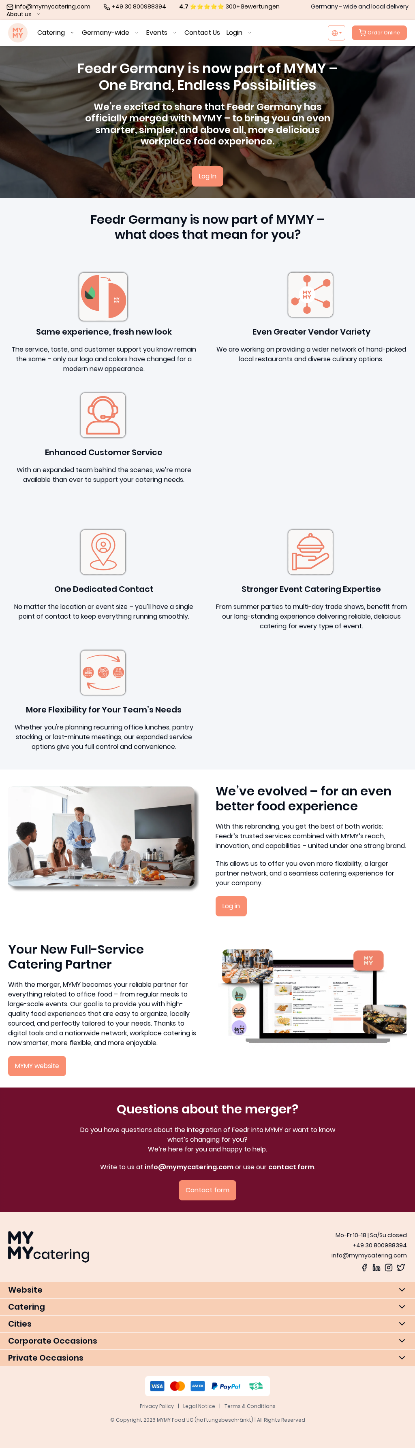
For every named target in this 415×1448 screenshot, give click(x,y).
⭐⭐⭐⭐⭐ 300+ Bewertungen (229, 6)
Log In (207, 176)
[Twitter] (401, 1267)
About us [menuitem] (19, 14)
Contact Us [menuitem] (202, 32)
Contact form (207, 1190)
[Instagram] (389, 1267)
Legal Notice (199, 1406)
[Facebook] (364, 1267)
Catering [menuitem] (51, 32)
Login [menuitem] (235, 32)
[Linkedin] (376, 1267)
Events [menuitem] (157, 32)
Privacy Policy (157, 1406)
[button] (207, 1290)
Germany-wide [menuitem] (106, 32)
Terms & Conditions (250, 1406)
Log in (231, 906)
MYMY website (37, 1066)
